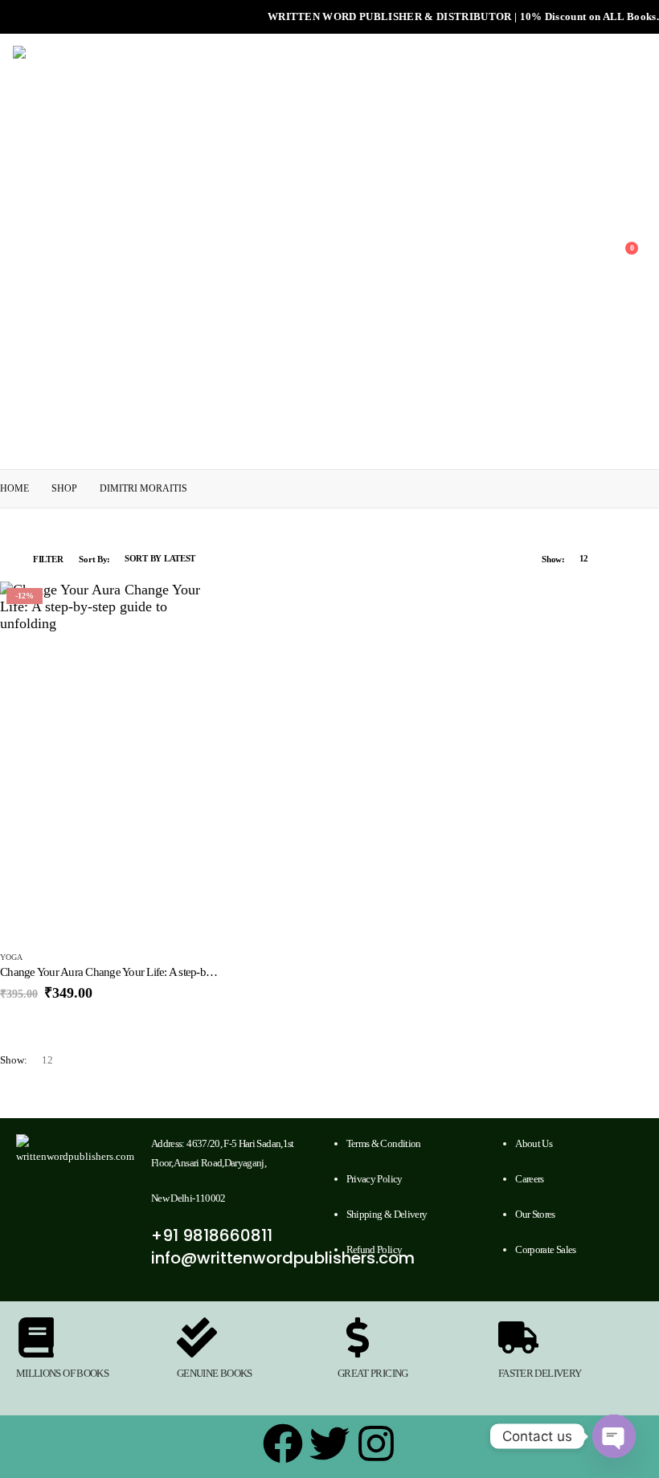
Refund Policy (374, 1249)
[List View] (643, 558)
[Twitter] (329, 1443)
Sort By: (94, 559)
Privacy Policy (374, 1179)
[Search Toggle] (607, 251)
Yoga (11, 957)
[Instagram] (376, 1443)
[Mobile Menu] (5, 251)
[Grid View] (624, 558)
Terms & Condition (383, 1143)
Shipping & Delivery (387, 1214)
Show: (553, 559)
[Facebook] (283, 1443)
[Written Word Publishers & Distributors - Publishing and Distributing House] (218, 251)
